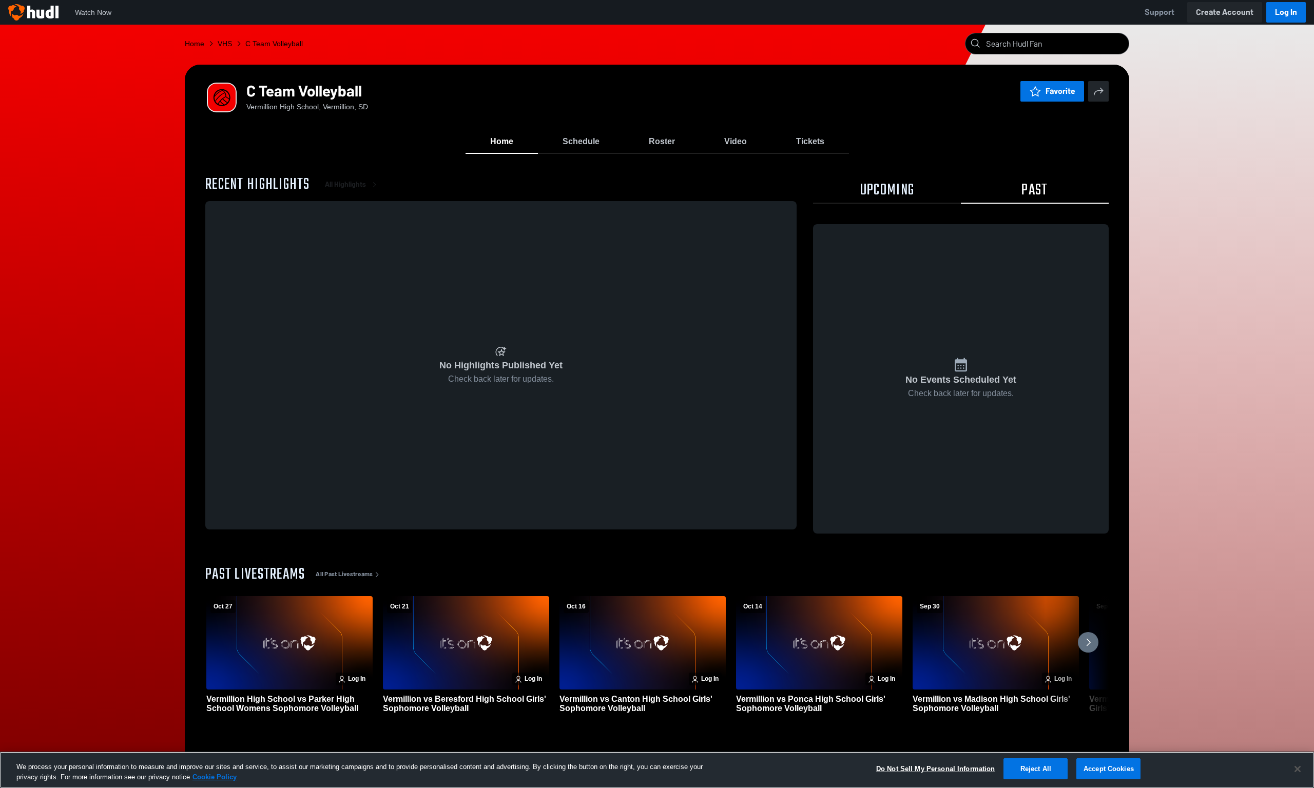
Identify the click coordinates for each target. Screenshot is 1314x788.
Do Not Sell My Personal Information (935, 769)
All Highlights (345, 184)
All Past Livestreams (344, 574)
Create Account (1224, 12)
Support (1159, 12)
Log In (1286, 12)
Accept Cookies (1109, 769)
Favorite (1060, 91)
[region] (657, 770)
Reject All (1035, 769)
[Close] (1297, 769)
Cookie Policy (214, 777)
